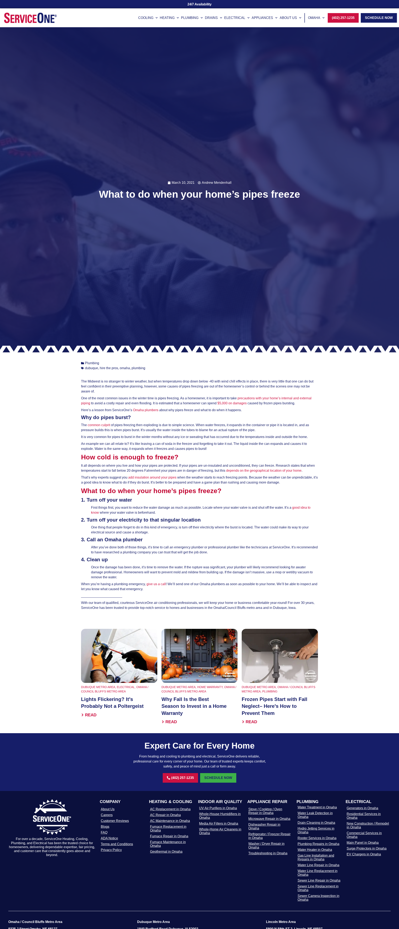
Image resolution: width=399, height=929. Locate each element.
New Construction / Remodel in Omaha (368, 825)
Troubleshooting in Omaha (267, 853)
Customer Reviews (115, 821)
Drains (211, 18)
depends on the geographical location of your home (264, 470)
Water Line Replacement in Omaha (317, 872)
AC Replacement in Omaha (170, 809)
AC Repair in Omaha (165, 815)
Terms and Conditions (117, 844)
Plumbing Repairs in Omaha (318, 844)
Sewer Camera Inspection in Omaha (318, 897)
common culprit (99, 425)
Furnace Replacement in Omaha (168, 828)
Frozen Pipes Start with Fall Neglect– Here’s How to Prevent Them (274, 706)
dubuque (91, 368)
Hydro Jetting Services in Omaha (316, 830)
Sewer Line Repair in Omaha (319, 880)
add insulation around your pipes (152, 477)
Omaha (314, 18)
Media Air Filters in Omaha (218, 823)
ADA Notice (109, 838)
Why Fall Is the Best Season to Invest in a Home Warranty (194, 706)
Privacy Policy (111, 850)
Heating (167, 18)
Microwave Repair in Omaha (269, 818)
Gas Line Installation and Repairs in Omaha (316, 857)
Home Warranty (210, 687)
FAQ (104, 832)
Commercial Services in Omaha (364, 835)
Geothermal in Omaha (166, 851)
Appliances (262, 18)
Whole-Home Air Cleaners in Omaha (220, 831)
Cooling (145, 18)
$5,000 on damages (232, 403)
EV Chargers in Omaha (364, 854)
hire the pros (109, 368)
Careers (107, 815)
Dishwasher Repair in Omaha (264, 826)
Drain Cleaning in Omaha (316, 822)
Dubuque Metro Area (98, 687)
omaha (125, 368)
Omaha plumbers (145, 410)
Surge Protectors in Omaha (367, 848)
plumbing (138, 368)
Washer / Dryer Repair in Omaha (266, 845)
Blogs (105, 826)
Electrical (234, 18)
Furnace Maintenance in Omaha (168, 844)
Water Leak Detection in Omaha (315, 815)
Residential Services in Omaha (364, 815)
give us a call (156, 584)
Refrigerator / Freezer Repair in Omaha (269, 836)
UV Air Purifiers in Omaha (218, 808)
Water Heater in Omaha (315, 849)
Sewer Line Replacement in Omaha (318, 888)
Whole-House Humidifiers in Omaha (220, 815)
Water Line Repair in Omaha (318, 865)
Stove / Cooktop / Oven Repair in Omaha (265, 811)
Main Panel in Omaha (363, 842)
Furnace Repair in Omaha (169, 836)
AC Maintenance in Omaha (170, 821)
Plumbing (189, 18)
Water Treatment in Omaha (317, 807)
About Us (288, 18)
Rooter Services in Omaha (317, 838)
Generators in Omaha (362, 808)
